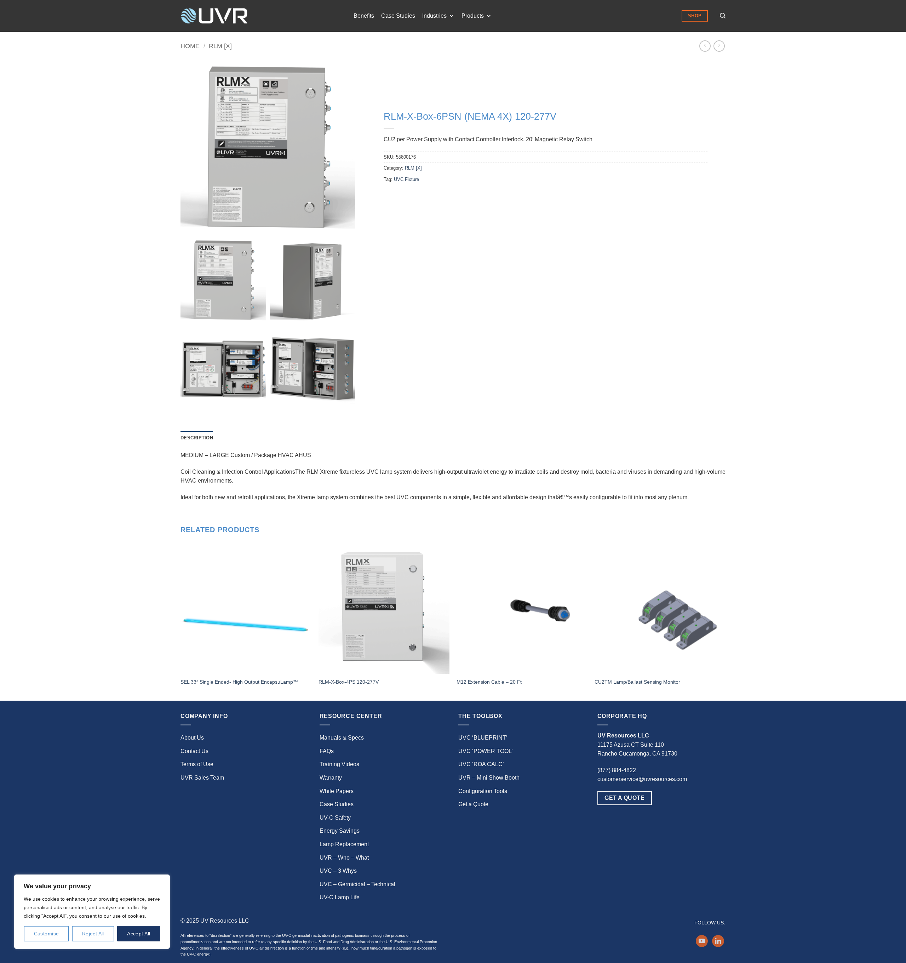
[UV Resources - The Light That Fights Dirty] (213, 15)
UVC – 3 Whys (338, 871)
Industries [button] (434, 16)
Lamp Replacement (344, 844)
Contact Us (194, 751)
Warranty (331, 778)
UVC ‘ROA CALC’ (481, 764)
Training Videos (339, 764)
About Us (192, 738)
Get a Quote (473, 804)
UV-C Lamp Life (340, 897)
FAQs (327, 751)
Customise (46, 933)
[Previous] (181, 621)
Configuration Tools (482, 791)
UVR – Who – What (344, 858)
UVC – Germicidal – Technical (357, 884)
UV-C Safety (335, 818)
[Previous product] (718, 45)
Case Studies (398, 16)
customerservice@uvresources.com (642, 779)
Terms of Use (196, 764)
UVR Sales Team (202, 778)
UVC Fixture (406, 179)
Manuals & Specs (342, 738)
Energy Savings (340, 831)
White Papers (337, 791)
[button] (723, 16)
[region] (92, 911)
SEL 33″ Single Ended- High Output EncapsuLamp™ (239, 682)
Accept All (138, 933)
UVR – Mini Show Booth (489, 778)
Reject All (93, 933)
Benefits (364, 16)
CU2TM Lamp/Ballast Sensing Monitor (637, 682)
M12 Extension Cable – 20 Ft (489, 682)
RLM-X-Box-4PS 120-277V (349, 682)
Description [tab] (196, 437)
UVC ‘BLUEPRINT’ (483, 738)
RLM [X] (220, 46)
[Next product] (704, 45)
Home (190, 46)
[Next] (725, 621)
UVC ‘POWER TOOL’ (485, 751)
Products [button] (472, 16)
